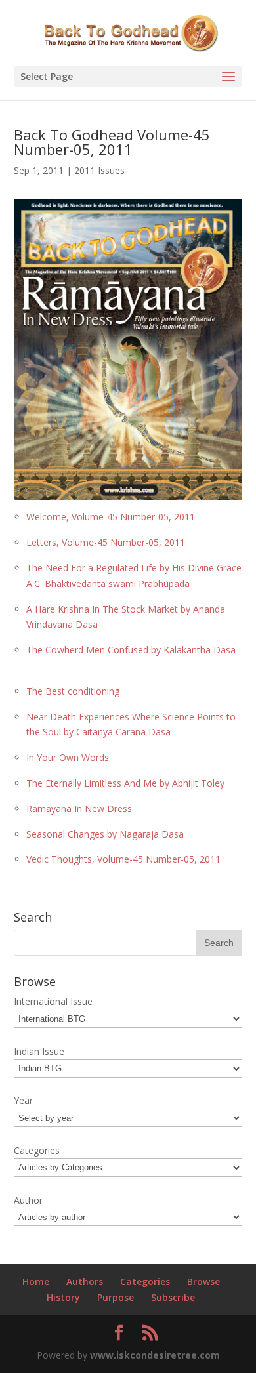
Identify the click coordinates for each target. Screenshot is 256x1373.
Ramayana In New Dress (79, 808)
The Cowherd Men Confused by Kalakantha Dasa (131, 650)
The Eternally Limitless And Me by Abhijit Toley (125, 783)
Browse (203, 1281)
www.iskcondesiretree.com (155, 1355)
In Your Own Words (67, 757)
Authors (84, 1281)
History (63, 1297)
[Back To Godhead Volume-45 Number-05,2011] (128, 492)
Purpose (115, 1297)
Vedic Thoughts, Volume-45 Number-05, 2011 (123, 859)
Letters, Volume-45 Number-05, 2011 (105, 542)
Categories (145, 1281)
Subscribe (173, 1297)
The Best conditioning (72, 691)
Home (35, 1281)
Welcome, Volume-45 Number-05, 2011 (110, 516)
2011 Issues (99, 170)
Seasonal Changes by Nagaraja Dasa (105, 834)
